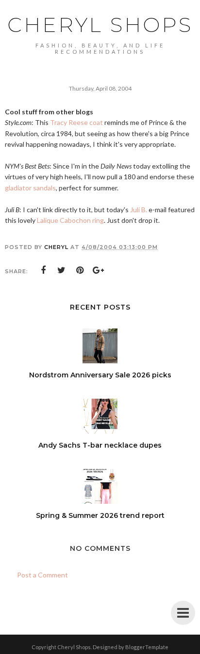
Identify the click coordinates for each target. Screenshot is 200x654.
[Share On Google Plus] (98, 270)
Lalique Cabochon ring (70, 220)
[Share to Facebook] (43, 270)
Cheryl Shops (100, 24)
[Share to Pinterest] (80, 270)
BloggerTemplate (146, 647)
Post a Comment (42, 575)
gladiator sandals (30, 188)
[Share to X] (61, 270)
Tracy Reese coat (76, 122)
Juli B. (138, 209)
